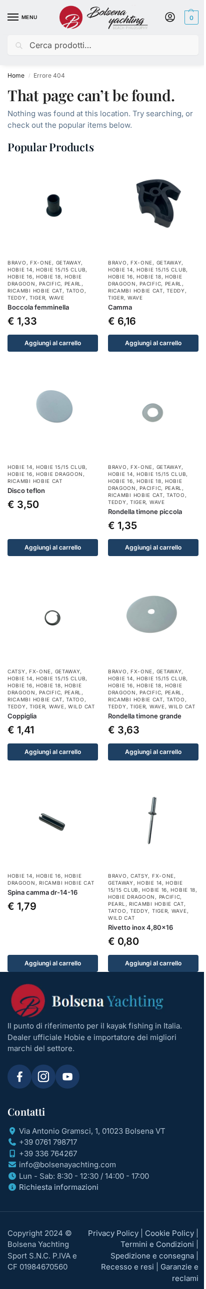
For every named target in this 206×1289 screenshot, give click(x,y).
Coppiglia (22, 716)
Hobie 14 (20, 270)
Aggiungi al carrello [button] (52, 343)
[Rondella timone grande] (153, 616)
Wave (56, 298)
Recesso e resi (127, 1266)
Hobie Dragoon (59, 474)
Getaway (69, 263)
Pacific (49, 284)
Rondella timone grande (145, 716)
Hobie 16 (20, 277)
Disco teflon (26, 490)
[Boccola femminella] (53, 207)
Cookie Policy (169, 1233)
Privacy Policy (113, 1233)
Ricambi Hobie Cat (35, 291)
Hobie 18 (48, 277)
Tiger (38, 298)
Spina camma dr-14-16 (43, 892)
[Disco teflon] (53, 412)
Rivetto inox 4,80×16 (140, 927)
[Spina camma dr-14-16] (53, 821)
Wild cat (81, 706)
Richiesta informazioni (58, 1187)
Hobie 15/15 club (61, 270)
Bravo (17, 263)
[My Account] (170, 18)
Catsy (17, 671)
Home (16, 75)
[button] (190, 18)
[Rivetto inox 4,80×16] (153, 821)
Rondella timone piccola (145, 511)
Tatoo (75, 291)
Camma (120, 307)
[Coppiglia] (53, 616)
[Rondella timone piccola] (153, 412)
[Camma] (153, 207)
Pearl (73, 284)
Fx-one (41, 263)
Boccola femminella (38, 307)
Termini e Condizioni (157, 1244)
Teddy (17, 298)
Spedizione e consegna (152, 1255)
